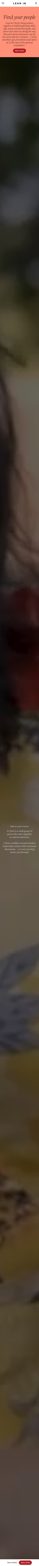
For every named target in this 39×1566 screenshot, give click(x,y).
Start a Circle (19, 50)
